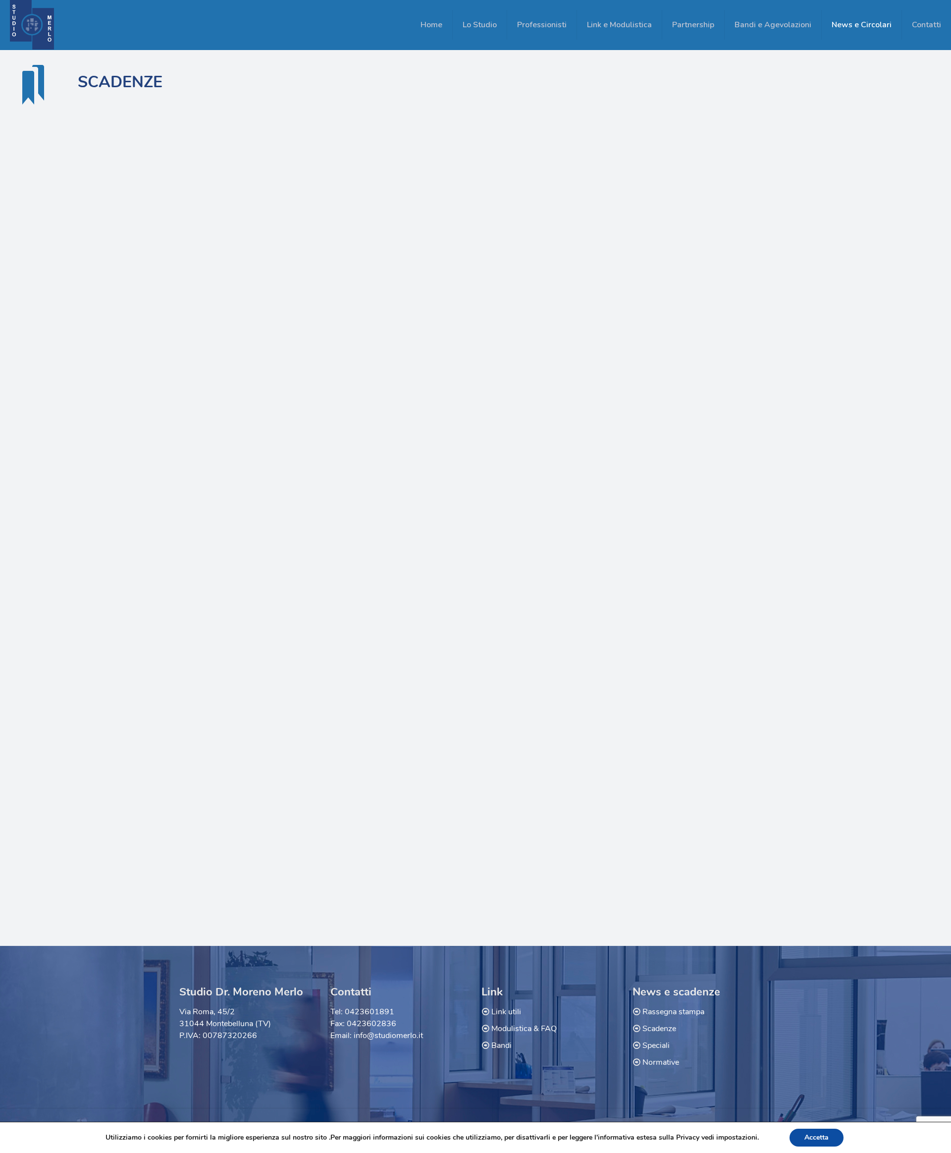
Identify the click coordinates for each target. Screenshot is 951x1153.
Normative (660, 1062)
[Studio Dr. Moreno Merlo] (32, 25)
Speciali (656, 1045)
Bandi (501, 1045)
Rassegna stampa (673, 1011)
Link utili (506, 1011)
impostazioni (736, 1137)
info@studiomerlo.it (388, 1035)
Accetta (816, 1137)
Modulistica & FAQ (524, 1028)
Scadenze (659, 1028)
